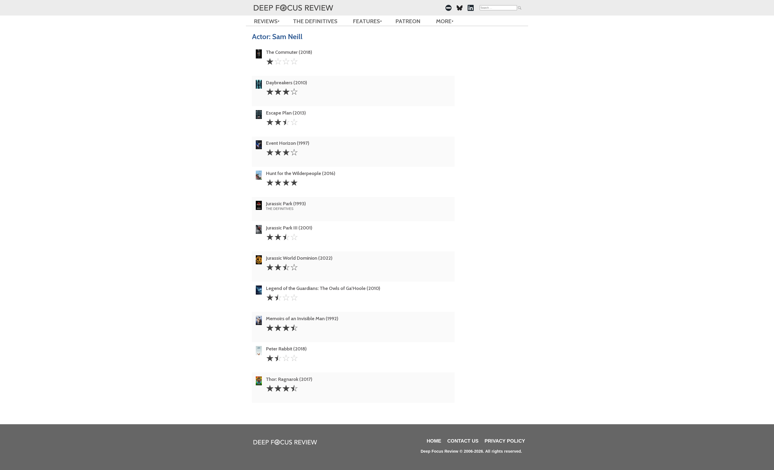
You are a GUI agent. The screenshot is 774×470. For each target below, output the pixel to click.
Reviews (266, 21)
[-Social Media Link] (448, 8)
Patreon (407, 21)
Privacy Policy (505, 441)
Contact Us (463, 441)
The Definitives (315, 21)
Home (434, 441)
